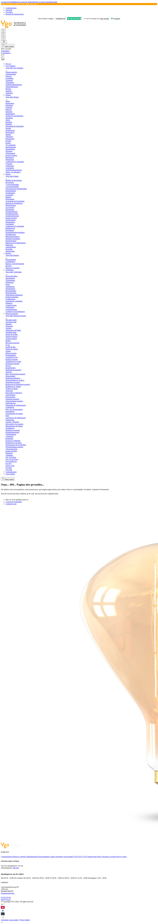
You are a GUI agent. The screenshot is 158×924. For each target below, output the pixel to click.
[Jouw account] (4, 42)
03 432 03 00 (6, 897)
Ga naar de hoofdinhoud (10, 2)
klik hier (16, 868)
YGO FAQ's (78, 857)
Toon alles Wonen (12, 97)
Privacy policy (121, 857)
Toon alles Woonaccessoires (16, 316)
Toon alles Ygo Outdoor (14, 68)
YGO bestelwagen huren (92, 857)
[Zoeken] (3, 38)
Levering (112, 857)
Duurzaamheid (43, 857)
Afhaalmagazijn (32, 857)
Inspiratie (9, 10)
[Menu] (3, 30)
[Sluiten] (2, 922)
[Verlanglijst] (2, 56)
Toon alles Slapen (12, 176)
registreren (7, 53)
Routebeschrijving (7, 893)
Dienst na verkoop (19, 857)
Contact (52, 857)
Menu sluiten (9, 46)
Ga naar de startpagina (14, 502)
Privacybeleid (25, 920)
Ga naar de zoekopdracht (28, 2)
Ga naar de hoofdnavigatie (47, 2)
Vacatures (9, 12)
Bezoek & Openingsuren (15, 14)
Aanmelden (5, 51)
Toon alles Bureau (12, 255)
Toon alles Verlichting (14, 272)
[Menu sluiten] (6, 70)
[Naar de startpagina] (13, 27)
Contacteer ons (11, 504)
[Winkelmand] (2, 60)
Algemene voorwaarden (64, 857)
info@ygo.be (6, 900)
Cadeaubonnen (11, 8)
